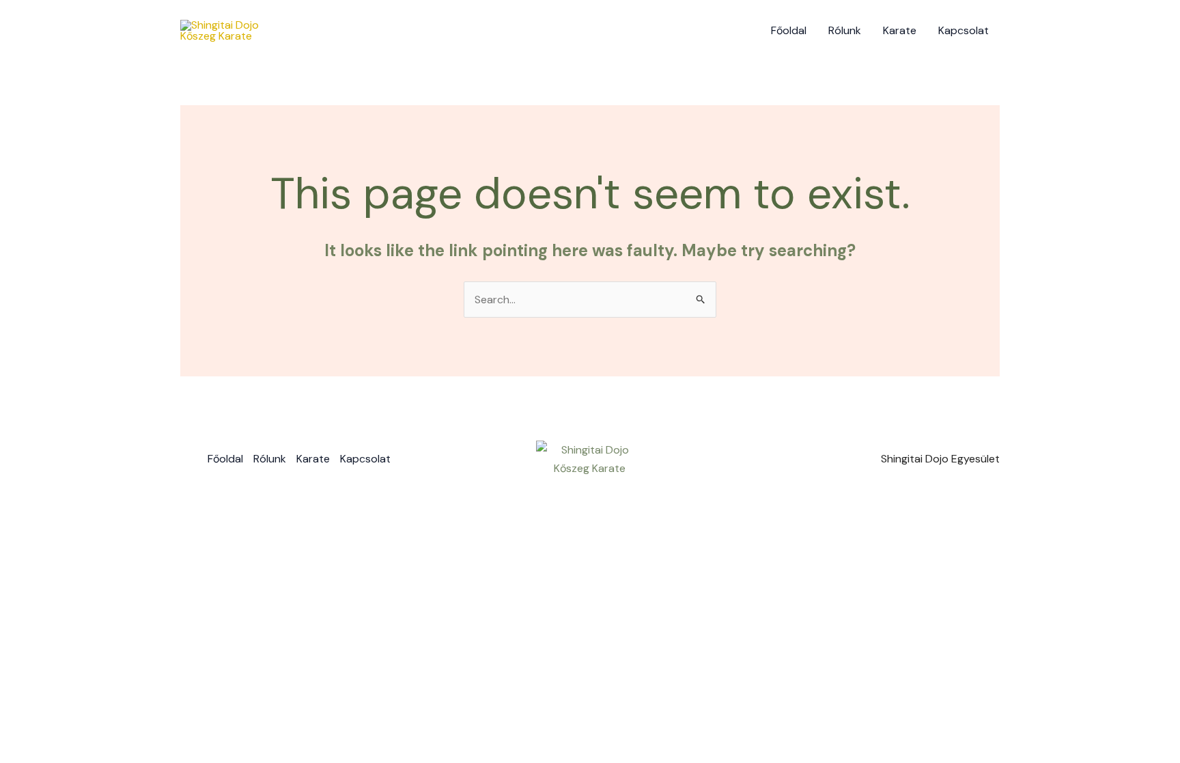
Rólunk (844, 30)
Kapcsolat (963, 30)
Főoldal (788, 30)
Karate (899, 30)
